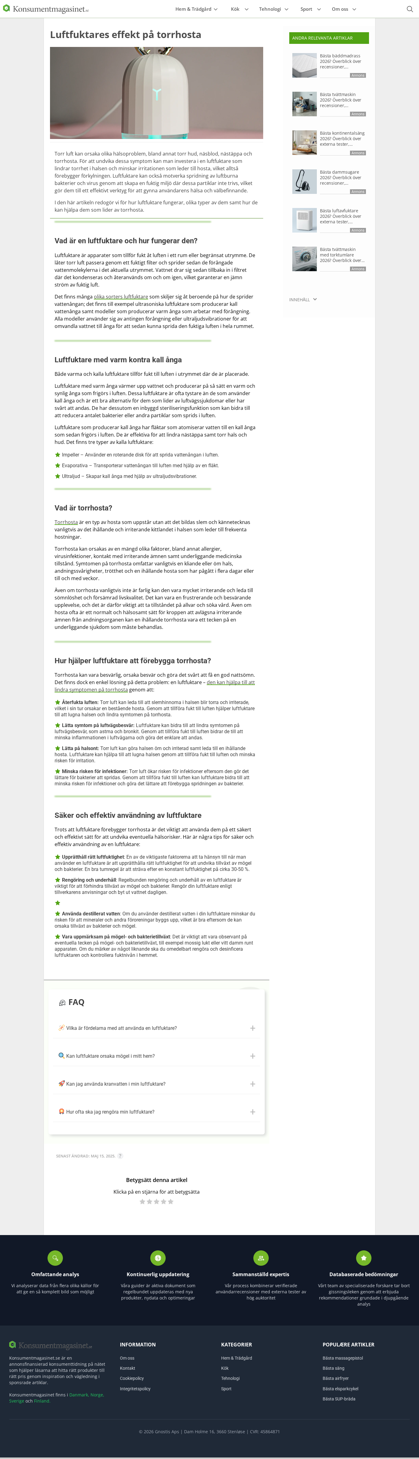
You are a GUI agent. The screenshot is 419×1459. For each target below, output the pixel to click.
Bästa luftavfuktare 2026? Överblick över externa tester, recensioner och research (340, 216)
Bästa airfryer (336, 1378)
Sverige (16, 1401)
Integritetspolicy (135, 1388)
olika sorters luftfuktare (121, 296)
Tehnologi (270, 9)
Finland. (42, 1401)
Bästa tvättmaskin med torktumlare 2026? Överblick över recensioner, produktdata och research (340, 255)
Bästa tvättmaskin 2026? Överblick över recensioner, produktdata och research (340, 100)
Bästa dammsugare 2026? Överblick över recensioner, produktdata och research (340, 177)
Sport (306, 9)
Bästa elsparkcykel (340, 1388)
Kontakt (127, 1368)
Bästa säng (333, 1368)
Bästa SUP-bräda (339, 1398)
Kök (235, 9)
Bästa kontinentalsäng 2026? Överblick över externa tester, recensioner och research (342, 138)
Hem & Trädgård (193, 9)
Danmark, (79, 1395)
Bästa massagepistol (343, 1358)
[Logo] (46, 8)
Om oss (340, 9)
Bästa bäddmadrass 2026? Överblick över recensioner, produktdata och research (340, 61)
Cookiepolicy (132, 1378)
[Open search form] (410, 9)
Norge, (97, 1395)
